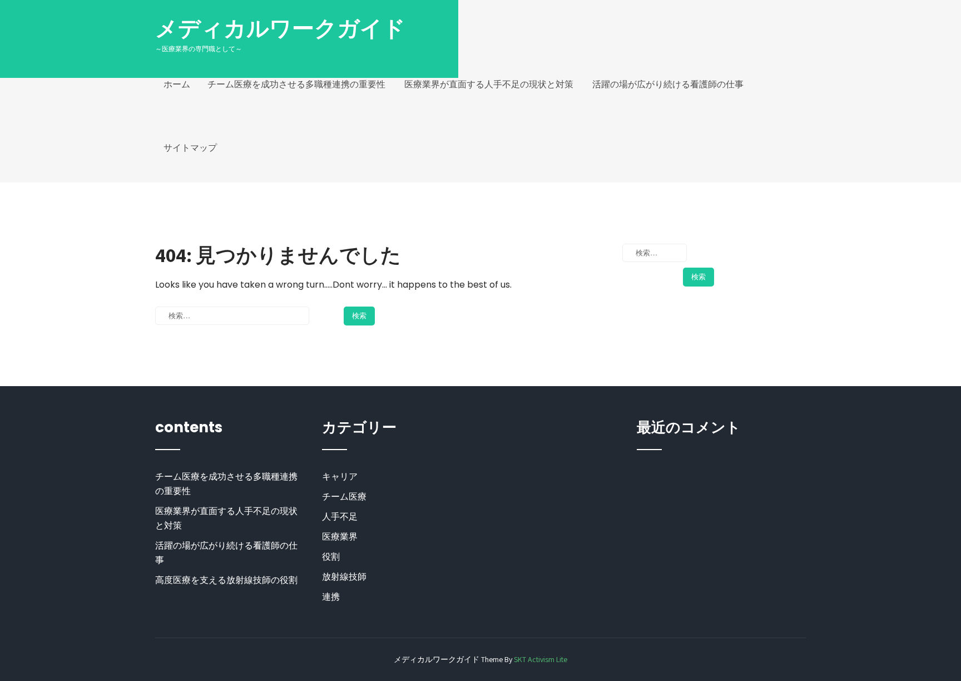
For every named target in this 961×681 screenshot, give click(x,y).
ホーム (177, 84)
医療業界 (340, 536)
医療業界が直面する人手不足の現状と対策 (488, 84)
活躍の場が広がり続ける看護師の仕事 (668, 84)
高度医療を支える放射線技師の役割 (226, 580)
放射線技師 (344, 577)
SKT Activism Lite (540, 659)
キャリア (340, 476)
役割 (331, 556)
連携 (331, 597)
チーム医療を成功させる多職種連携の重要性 (296, 84)
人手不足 (340, 516)
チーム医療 (344, 496)
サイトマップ (190, 147)
